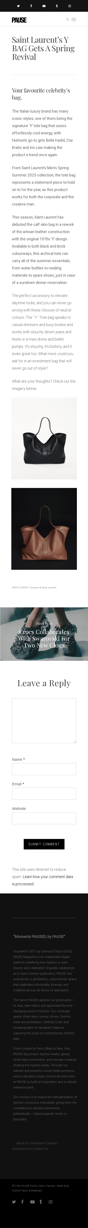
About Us (20, 1143)
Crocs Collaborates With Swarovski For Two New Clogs (44, 634)
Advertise (37, 1143)
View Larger (45, 435)
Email (18, 784)
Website (19, 808)
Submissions (21, 1149)
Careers (51, 1143)
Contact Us (40, 1149)
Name (18, 759)
